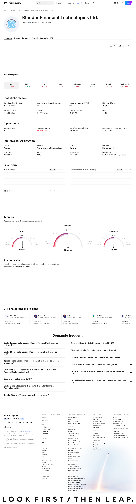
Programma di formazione (120, 437)
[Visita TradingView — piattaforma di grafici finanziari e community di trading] (11, 74)
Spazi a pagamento (99, 449)
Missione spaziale (73, 452)
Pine (43, 435)
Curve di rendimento (48, 464)
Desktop (44, 478)
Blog (69, 454)
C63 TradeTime (73, 470)
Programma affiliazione (120, 435)
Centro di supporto (74, 456)
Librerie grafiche (118, 419)
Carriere (70, 459)
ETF (43, 425)
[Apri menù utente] (122, 3)
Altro (95, 3)
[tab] (52, 170)
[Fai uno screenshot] (111, 45)
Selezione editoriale (99, 437)
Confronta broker (73, 433)
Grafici (44, 417)
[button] (64, 3)
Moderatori (96, 427)
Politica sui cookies (74, 482)
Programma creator (99, 423)
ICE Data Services (27, 431)
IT (117, 3)
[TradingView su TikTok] (27, 422)
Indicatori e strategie (99, 443)
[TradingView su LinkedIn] (20, 422)
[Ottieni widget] (115, 45)
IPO (43, 456)
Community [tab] (26, 38)
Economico (45, 450)
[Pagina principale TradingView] (12, 3)
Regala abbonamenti (74, 423)
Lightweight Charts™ (119, 421)
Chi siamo (71, 450)
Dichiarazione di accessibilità (77, 484)
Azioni (43, 423)
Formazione (96, 435)
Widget (115, 417)
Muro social (96, 419)
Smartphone (45, 476)
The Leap (71, 435)
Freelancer (96, 447)
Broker (87, 3)
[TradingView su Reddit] (31, 422)
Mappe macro (46, 468)
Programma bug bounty (75, 488)
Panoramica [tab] (8, 38)
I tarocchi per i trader (74, 468)
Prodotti (59, 3)
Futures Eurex (72, 443)
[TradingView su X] (5, 422)
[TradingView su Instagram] (16, 422)
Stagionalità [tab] (44, 38)
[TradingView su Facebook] (8, 422)
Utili (43, 452)
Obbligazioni (45, 427)
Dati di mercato (73, 421)
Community (69, 3)
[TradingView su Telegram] (23, 422)
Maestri (95, 445)
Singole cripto (46, 429)
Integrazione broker (119, 433)
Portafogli (44, 462)
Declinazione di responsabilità (77, 478)
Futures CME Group (74, 441)
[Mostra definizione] (24, 103)
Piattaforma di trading (119, 425)
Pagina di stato (72, 490)
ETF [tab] (51, 38)
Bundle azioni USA (73, 445)
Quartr (7, 445)
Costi (69, 419)
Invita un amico (97, 421)
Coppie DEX (45, 433)
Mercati (79, 3)
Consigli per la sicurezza (75, 486)
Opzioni (44, 466)
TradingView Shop (73, 466)
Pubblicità (116, 431)
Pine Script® (45, 470)
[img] (50, 22)
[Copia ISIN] (120, 155)
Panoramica (71, 429)
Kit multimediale (73, 461)
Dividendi (44, 454)
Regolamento (97, 425)
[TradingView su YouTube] (12, 422)
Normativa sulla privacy (75, 480)
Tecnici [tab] (35, 38)
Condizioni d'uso (73, 476)
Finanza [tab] (17, 38)
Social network (97, 417)
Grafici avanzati (117, 423)
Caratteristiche (72, 417)
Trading (95, 433)
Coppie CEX (45, 431)
